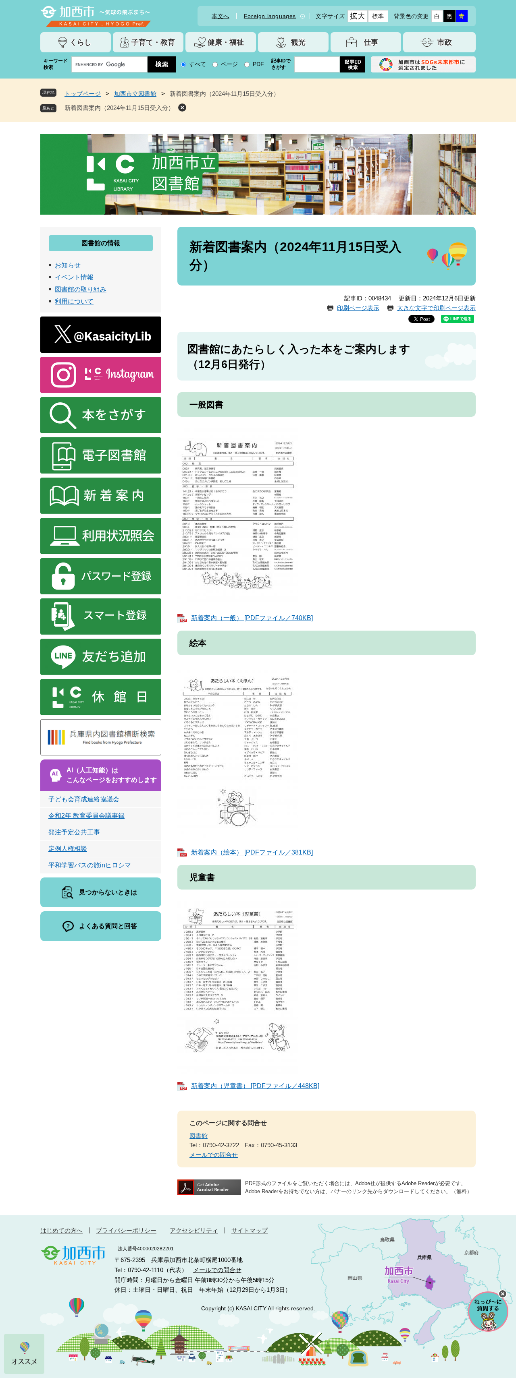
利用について (74, 301)
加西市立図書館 (135, 93)
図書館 (198, 1135)
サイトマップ (249, 1230)
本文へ (220, 16)
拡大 (357, 16)
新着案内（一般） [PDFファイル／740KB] (252, 618)
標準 (378, 16)
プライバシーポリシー (126, 1230)
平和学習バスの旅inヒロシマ (89, 865)
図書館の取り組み (80, 289)
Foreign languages (270, 16)
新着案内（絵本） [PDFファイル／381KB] (252, 852)
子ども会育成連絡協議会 (83, 799)
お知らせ (68, 265)
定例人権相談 (67, 848)
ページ (229, 64)
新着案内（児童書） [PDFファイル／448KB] (255, 1085)
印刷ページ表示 (358, 307)
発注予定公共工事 (74, 832)
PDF (258, 64)
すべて (197, 64)
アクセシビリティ (194, 1230)
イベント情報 (74, 277)
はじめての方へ (61, 1230)
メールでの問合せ (213, 1154)
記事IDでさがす (281, 64)
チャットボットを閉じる (502, 1293)
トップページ (82, 93)
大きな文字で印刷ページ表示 (436, 307)
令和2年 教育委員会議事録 (86, 815)
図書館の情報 (100, 243)
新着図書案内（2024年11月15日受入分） (119, 107)
